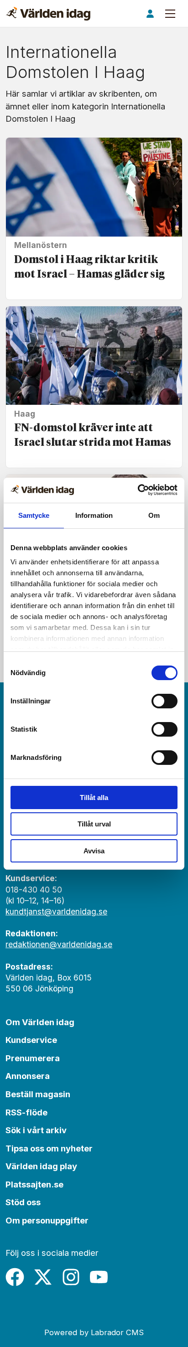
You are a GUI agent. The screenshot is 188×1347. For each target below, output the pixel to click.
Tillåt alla (94, 797)
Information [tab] (94, 515)
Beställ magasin (37, 1094)
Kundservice (31, 1040)
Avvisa (94, 851)
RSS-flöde (26, 1112)
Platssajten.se (34, 1184)
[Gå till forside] (48, 13)
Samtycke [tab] (34, 515)
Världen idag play (41, 1166)
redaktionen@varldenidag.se (58, 944)
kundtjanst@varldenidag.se (56, 911)
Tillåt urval (94, 824)
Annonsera (27, 1076)
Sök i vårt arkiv (36, 1130)
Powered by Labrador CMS (94, 1332)
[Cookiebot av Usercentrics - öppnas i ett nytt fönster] (138, 489)
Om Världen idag (39, 1022)
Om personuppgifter (47, 1220)
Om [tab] (154, 515)
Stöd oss (23, 1202)
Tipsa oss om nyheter (49, 1148)
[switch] (164, 701)
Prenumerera (32, 1058)
